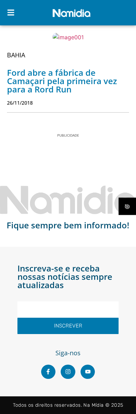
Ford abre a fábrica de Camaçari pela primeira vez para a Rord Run (62, 81)
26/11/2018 (20, 102)
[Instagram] (68, 372)
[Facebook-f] (48, 372)
